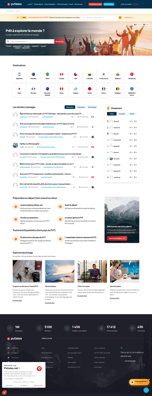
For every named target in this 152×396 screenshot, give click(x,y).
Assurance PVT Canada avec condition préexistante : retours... (46, 174)
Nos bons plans (108, 4)
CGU (43, 348)
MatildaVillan (23, 177)
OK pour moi (38, 385)
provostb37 (23, 157)
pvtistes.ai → (129, 17)
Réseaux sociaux (47, 367)
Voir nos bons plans (115, 238)
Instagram (15, 353)
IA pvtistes (98, 367)
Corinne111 (117, 140)
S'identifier (135, 4)
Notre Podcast (99, 362)
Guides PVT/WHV (47, 362)
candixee (117, 177)
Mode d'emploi (46, 353)
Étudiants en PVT (74, 367)
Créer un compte (126, 4)
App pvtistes (26, 47)
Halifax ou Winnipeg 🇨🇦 (29, 144)
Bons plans (27, 46)
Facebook (15, 348)
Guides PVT (35, 46)
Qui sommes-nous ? (75, 353)
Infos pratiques (49, 4)
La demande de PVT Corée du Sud (53, 167)
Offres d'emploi (62, 4)
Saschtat (117, 127)
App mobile (72, 362)
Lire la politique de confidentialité (13, 379)
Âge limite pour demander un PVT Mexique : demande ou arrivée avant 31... (51, 113)
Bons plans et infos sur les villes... (46, 147)
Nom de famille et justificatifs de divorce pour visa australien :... (46, 184)
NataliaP (117, 146)
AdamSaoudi (23, 127)
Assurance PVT (17, 46)
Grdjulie (22, 147)
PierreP (116, 152)
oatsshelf (117, 165)
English (147, 24)
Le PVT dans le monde (102, 353)
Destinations (38, 4)
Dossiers (17, 47)
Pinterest (15, 357)
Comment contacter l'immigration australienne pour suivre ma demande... (51, 154)
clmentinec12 (24, 117)
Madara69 (23, 137)
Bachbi (116, 134)
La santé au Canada (46, 177)
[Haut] (146, 390)
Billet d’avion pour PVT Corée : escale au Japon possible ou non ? (47, 164)
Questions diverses (48, 127)
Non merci (9, 385)
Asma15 (116, 121)
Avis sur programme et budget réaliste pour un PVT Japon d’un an (47, 123)
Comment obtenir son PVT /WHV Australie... (51, 137)
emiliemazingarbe (25, 167)
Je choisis (24, 385)
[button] (4, 392)
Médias (70, 357)
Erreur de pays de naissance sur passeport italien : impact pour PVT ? (48, 133)
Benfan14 (117, 171)
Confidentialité (73, 348)
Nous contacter (99, 348)
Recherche (78, 4)
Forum (71, 4)
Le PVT (30, 4)
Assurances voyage (95, 4)
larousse (117, 159)
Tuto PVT (43, 46)
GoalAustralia (24, 187)
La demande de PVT (47, 117)
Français (139, 24)
